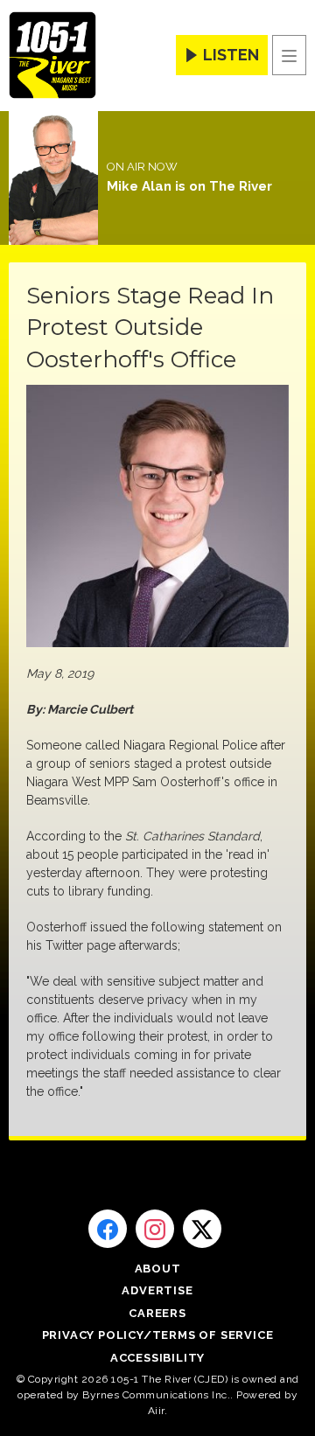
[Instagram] (155, 1228)
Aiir (156, 1411)
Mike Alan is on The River (189, 186)
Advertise (157, 1290)
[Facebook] (107, 1228)
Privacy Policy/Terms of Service (158, 1335)
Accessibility (157, 1357)
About (158, 1268)
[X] (202, 1228)
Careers (157, 1313)
